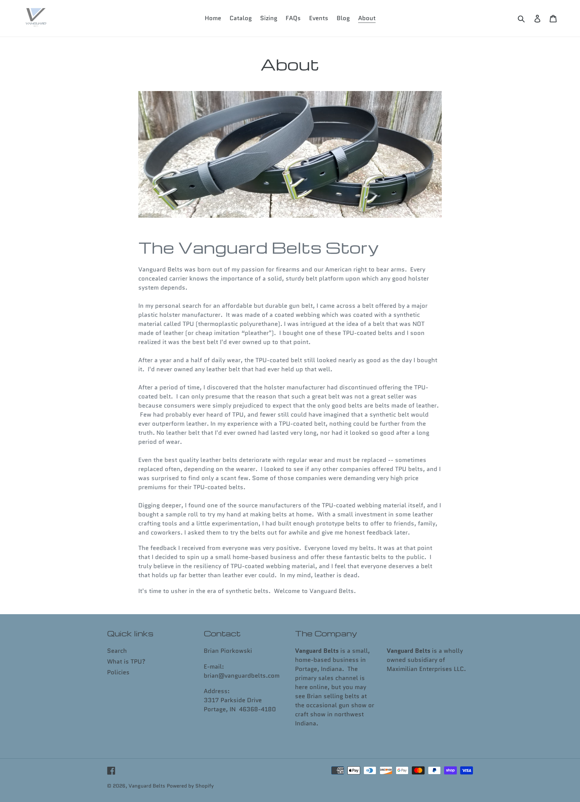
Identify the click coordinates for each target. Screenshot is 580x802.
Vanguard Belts (147, 786)
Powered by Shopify (190, 786)
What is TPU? (126, 661)
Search (117, 650)
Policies (118, 672)
